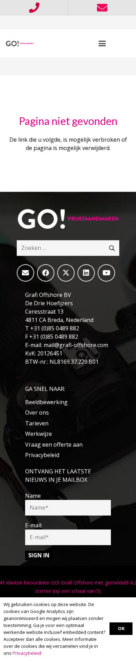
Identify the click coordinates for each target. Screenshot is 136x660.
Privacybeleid (42, 455)
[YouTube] (106, 273)
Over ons (37, 412)
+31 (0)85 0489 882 (54, 328)
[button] (102, 43)
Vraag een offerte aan (54, 444)
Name (33, 496)
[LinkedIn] (86, 273)
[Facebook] (45, 273)
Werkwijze (38, 434)
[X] (66, 273)
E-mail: (33, 525)
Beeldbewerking (46, 402)
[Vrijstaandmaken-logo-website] (19, 43)
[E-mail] (25, 273)
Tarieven (36, 423)
